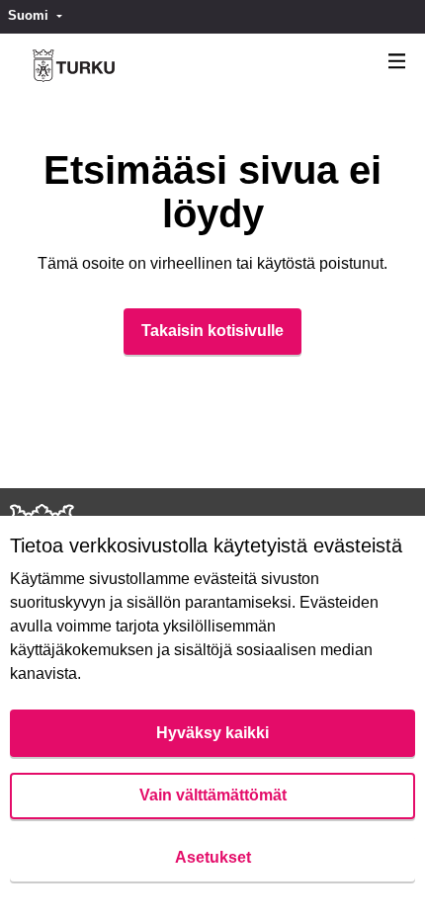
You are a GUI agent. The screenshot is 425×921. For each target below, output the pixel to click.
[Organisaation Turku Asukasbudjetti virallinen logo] (73, 65)
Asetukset (213, 857)
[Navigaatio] (397, 61)
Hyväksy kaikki (212, 732)
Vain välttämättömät (213, 795)
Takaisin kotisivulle (212, 330)
